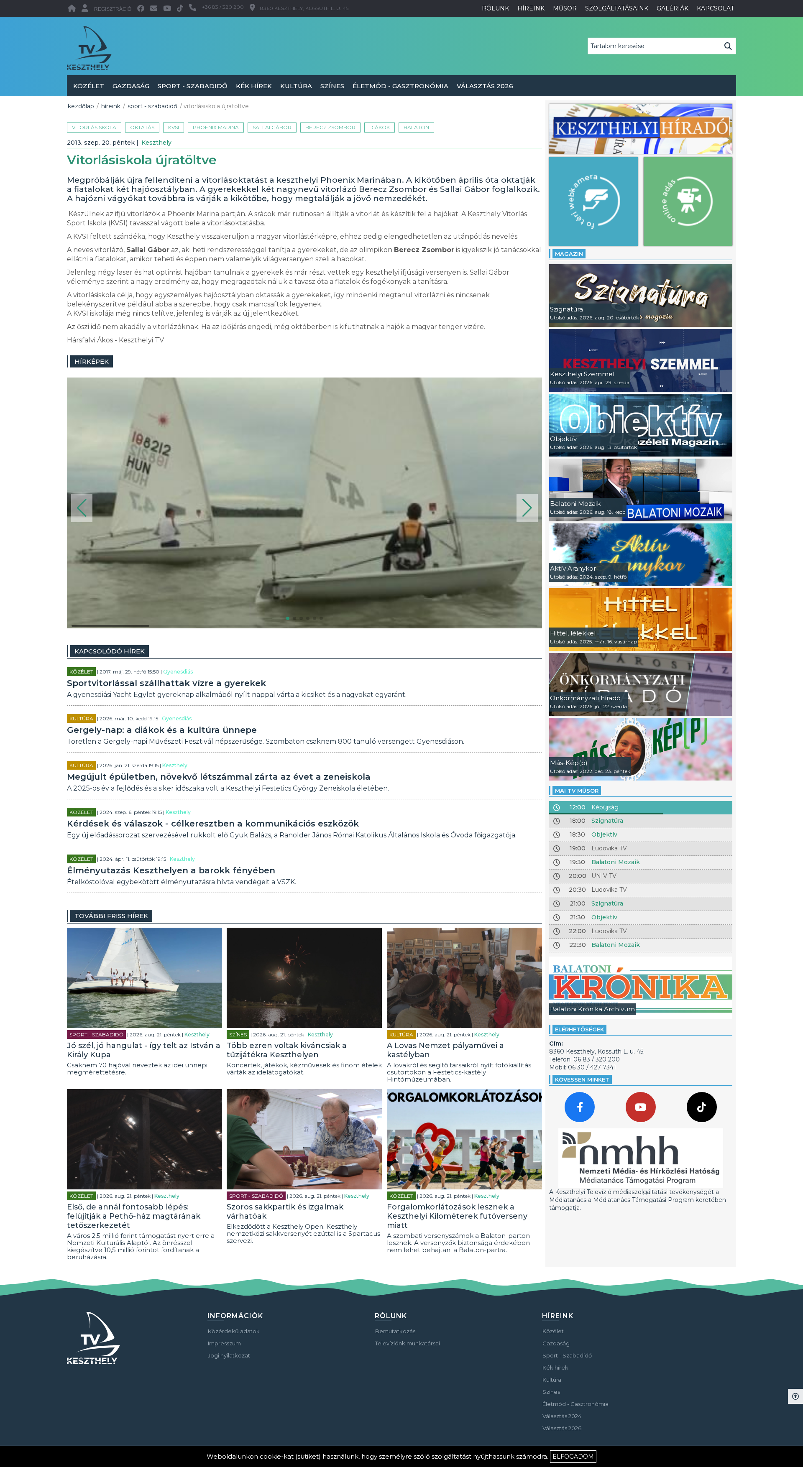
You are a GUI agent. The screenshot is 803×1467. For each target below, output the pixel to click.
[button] (81, 508)
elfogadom (573, 1456)
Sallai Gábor (272, 127)
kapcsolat (715, 8)
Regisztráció (112, 9)
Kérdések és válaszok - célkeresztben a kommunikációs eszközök (213, 824)
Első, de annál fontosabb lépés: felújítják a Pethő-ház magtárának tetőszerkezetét (133, 1216)
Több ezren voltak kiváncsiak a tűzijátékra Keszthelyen (287, 1050)
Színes (332, 86)
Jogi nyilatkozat (229, 1355)
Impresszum (224, 1343)
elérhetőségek (579, 1029)
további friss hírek (111, 916)
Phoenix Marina (216, 127)
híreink (531, 8)
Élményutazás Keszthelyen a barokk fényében (171, 870)
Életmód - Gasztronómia (400, 86)
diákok (379, 127)
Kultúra (296, 86)
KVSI (173, 127)
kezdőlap (81, 106)
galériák (672, 8)
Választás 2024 (561, 1416)
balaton (416, 127)
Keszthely (156, 142)
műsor (565, 8)
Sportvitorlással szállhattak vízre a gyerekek (166, 683)
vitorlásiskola (94, 127)
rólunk (495, 8)
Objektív (604, 834)
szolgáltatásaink (616, 8)
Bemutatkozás (395, 1331)
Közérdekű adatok (234, 1331)
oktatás (142, 127)
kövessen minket (582, 1079)
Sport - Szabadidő (193, 86)
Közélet (88, 86)
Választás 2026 (485, 86)
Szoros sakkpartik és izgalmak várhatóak (285, 1211)
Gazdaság (131, 86)
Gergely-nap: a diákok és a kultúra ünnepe (162, 730)
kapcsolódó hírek (109, 651)
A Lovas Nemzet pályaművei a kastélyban (445, 1050)
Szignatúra (607, 820)
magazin (569, 253)
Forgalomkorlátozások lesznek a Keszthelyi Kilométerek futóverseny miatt (457, 1216)
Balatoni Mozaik (615, 862)
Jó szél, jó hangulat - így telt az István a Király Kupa (143, 1050)
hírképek (91, 361)
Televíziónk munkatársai (407, 1343)
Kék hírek (254, 86)
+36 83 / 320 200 (223, 7)
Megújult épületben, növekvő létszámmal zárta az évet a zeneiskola (219, 777)
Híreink (110, 106)
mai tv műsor (576, 790)
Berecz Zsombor (330, 127)
